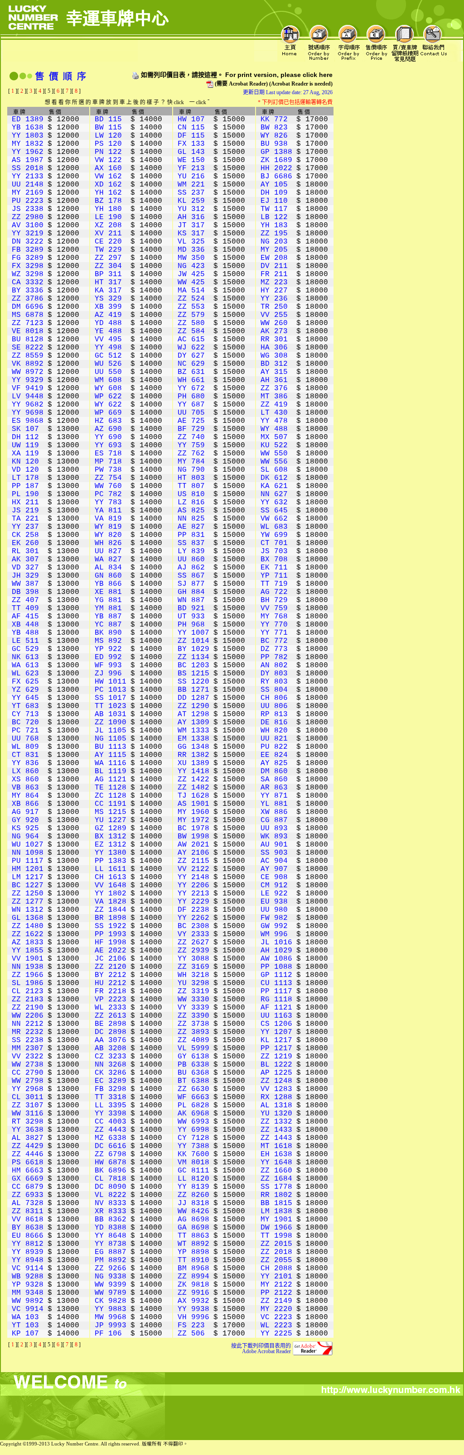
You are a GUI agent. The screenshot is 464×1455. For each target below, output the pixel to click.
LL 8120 (193, 1179)
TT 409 (25, 608)
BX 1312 (110, 837)
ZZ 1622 (28, 934)
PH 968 (191, 625)
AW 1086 (276, 959)
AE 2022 (110, 951)
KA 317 (108, 291)
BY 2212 (110, 975)
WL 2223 (276, 1325)
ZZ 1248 (276, 1081)
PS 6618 (28, 1162)
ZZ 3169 (193, 967)
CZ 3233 (110, 1057)
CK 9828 (110, 1301)
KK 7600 (193, 1154)
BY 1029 (193, 649)
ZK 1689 (276, 160)
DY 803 (274, 674)
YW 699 (274, 535)
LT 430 (274, 413)
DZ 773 (274, 649)
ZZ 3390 (193, 1016)
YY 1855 (28, 951)
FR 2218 (110, 991)
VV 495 (108, 339)
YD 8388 (110, 1228)
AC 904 (274, 861)
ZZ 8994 (193, 1277)
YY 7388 (193, 1146)
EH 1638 (276, 1154)
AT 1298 (193, 714)
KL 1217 (276, 1040)
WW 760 (108, 486)
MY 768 (274, 617)
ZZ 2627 (193, 942)
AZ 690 (108, 429)
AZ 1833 (28, 942)
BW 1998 (193, 837)
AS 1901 (193, 804)
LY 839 (191, 551)
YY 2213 (193, 894)
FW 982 (274, 918)
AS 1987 (28, 160)
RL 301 (25, 551)
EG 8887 (110, 1252)
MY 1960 (193, 812)
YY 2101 (276, 1277)
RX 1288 (276, 1097)
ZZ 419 (274, 405)
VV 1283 (276, 1089)
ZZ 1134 (193, 657)
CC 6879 (28, 1187)
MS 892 (108, 641)
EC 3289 (110, 1081)
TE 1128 (110, 788)
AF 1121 (276, 1008)
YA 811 (108, 511)
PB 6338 (193, 1065)
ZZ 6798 (110, 1154)
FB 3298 (110, 1089)
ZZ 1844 (110, 910)
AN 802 (274, 665)
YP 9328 (28, 1285)
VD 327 (25, 568)
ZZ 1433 (276, 1130)
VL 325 (191, 242)
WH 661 (191, 380)
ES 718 (108, 454)
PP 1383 (110, 861)
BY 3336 (28, 291)
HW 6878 (110, 1162)
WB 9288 (28, 1277)
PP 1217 (276, 1048)
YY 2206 (193, 885)
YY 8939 (28, 1252)
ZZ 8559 (28, 356)
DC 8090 (110, 1187)
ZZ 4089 (193, 1040)
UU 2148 (28, 185)
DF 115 (191, 136)
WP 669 (108, 413)
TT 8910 (193, 1260)
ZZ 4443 (110, 1130)
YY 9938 (193, 1309)
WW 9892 (28, 1301)
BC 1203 (193, 665)
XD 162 (108, 185)
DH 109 (274, 193)
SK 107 (25, 429)
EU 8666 (28, 1236)
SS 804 (274, 690)
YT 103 (25, 1325)
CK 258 (25, 535)
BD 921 (191, 608)
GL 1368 (28, 918)
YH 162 (108, 193)
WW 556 (274, 462)
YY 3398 (110, 1114)
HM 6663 (28, 1171)
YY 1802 (110, 894)
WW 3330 (193, 1000)
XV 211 (108, 234)
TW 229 (108, 250)
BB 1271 (193, 690)
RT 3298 (28, 1122)
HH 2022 (276, 168)
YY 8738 (110, 1244)
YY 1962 (28, 152)
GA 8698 (193, 1228)
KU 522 (274, 445)
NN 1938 (28, 967)
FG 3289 (28, 258)
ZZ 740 (191, 437)
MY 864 (25, 796)
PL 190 (25, 494)
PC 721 (25, 731)
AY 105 (274, 185)
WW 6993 (193, 1122)
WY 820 (108, 535)
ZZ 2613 (110, 1016)
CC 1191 (110, 804)
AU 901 (274, 845)
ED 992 (108, 657)
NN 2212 (28, 1024)
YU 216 (191, 176)
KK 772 (274, 119)
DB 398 (25, 592)
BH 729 (274, 600)
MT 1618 (276, 1146)
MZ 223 (274, 282)
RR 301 (274, 339)
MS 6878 (28, 315)
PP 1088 (276, 967)
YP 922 (108, 649)
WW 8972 (28, 372)
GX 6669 (28, 1179)
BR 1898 (110, 918)
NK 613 (25, 657)
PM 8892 (110, 1260)
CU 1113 (276, 983)
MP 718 (108, 462)
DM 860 (274, 771)
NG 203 (274, 242)
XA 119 (25, 454)
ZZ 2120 (110, 967)
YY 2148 (193, 877)
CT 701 (274, 543)
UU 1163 (276, 1016)
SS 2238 (28, 1040)
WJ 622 (191, 348)
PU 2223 (28, 201)
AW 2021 (193, 845)
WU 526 (108, 364)
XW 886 (274, 812)
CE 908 (274, 877)
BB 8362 (110, 1220)
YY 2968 (28, 1089)
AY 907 (274, 869)
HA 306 (274, 348)
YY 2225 (276, 1334)
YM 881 (108, 608)
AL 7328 (28, 1203)
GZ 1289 (110, 828)
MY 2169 (28, 193)
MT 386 (274, 396)
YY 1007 (193, 633)
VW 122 (108, 160)
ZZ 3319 (193, 991)
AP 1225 (276, 1073)
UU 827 (108, 551)
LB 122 (274, 217)
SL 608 (274, 470)
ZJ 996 (108, 674)
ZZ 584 (191, 331)
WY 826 (274, 136)
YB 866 (108, 584)
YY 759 (191, 445)
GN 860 (108, 576)
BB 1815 (276, 1203)
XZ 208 (108, 225)
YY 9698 (28, 413)
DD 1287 (193, 698)
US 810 (191, 494)
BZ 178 (108, 201)
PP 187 (25, 486)
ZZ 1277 (28, 902)
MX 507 (274, 437)
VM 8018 (193, 1162)
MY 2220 (276, 1309)
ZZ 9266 (110, 1268)
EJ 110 (274, 201)
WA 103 (25, 1317)
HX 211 (25, 502)
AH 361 (274, 380)
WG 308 (274, 356)
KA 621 (274, 486)
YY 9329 (28, 380)
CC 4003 (110, 1122)
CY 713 (25, 714)
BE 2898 (110, 1024)
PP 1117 (276, 991)
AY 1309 (193, 722)
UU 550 (108, 372)
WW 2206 (28, 1016)
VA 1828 (110, 902)
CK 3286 (110, 1073)
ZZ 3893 (193, 1032)
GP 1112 (276, 975)
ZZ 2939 (193, 951)
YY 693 (108, 445)
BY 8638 (28, 1228)
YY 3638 (28, 1130)
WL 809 (25, 747)
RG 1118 (276, 1000)
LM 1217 (28, 877)
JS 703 (274, 551)
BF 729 (191, 429)
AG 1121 (110, 779)
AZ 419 (108, 315)
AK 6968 (193, 1114)
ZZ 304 (108, 266)
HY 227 (274, 291)
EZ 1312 (110, 845)
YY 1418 (193, 771)
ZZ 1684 (276, 1179)
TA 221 (25, 519)
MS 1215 (110, 812)
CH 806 (274, 698)
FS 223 (191, 1325)
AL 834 (108, 568)
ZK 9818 (193, 1285)
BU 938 (274, 144)
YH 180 (108, 209)
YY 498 (108, 348)
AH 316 (191, 217)
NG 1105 (110, 739)
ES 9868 (28, 421)
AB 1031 (110, 714)
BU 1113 (110, 747)
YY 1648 (276, 1162)
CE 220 (108, 242)
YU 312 (191, 209)
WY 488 (274, 429)
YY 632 (274, 502)
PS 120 (108, 144)
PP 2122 (276, 1293)
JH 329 (25, 576)
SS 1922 (110, 926)
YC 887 (108, 625)
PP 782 (274, 657)
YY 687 (191, 405)
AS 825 (191, 511)
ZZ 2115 (193, 861)
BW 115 (108, 128)
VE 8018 (28, 331)
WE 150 (191, 160)
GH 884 (191, 592)
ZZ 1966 (28, 975)
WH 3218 (193, 975)
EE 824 (274, 755)
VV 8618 (28, 1220)
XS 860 (25, 779)
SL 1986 (28, 983)
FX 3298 (28, 266)
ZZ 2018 (276, 1252)
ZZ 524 (191, 299)
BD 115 (108, 119)
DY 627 (191, 356)
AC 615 (191, 339)
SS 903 (274, 853)
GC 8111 (193, 1171)
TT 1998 (276, 1236)
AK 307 (25, 559)
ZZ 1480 (28, 926)
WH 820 (274, 731)
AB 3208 (110, 1048)
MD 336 (191, 250)
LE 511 (25, 641)
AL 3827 (28, 1138)
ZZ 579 (191, 315)
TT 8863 (193, 1236)
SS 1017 (110, 698)
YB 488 (25, 633)
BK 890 (108, 633)
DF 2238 (193, 910)
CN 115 (191, 128)
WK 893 (274, 837)
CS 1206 (276, 1024)
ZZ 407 (25, 600)
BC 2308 (193, 926)
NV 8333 (110, 1203)
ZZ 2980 (28, 217)
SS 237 (191, 193)
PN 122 (108, 152)
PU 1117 (28, 861)
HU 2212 (110, 983)
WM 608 (108, 380)
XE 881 (108, 592)
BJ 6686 (276, 176)
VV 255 (274, 315)
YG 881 (108, 600)
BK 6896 (110, 1171)
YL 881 (274, 804)
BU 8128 (28, 339)
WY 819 (108, 527)
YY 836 (25, 763)
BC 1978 (193, 828)
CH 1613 (110, 877)
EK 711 (274, 568)
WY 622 (108, 405)
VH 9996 (193, 1317)
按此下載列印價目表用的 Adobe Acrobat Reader (261, 1348)
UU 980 (274, 910)
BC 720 (25, 722)
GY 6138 (193, 1057)
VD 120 (25, 470)
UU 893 (274, 828)
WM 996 (274, 934)
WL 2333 (110, 1008)
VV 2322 (28, 1057)
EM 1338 (193, 739)
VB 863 (25, 788)
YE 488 (108, 331)
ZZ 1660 (276, 1171)
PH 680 (191, 396)
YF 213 (191, 168)
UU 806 (274, 706)
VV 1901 (28, 959)
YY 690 (108, 437)
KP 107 (25, 1334)
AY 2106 (193, 853)
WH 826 (108, 543)
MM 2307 (28, 1048)
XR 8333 (110, 1211)
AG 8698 (193, 1220)
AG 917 (25, 812)
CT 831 (25, 755)
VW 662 (274, 519)
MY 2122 (276, 1285)
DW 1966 (276, 1228)
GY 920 (25, 820)
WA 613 (25, 665)
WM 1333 (193, 731)
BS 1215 (193, 674)
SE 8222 (28, 348)
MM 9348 (28, 1293)
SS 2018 (28, 168)
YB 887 (108, 617)
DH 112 (25, 437)
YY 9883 (110, 1309)
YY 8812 (28, 1244)
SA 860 (274, 779)
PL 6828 (193, 1105)
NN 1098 (28, 853)
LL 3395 (110, 1105)
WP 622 (108, 396)
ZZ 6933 (28, 1195)
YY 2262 (193, 918)
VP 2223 (110, 1000)
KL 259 (191, 201)
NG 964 (25, 837)
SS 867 (191, 576)
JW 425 (191, 274)
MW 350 (191, 258)
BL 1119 (110, 771)
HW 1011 (110, 682)
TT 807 (191, 486)
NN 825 (191, 519)
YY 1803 (28, 136)
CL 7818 (110, 1179)
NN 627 (274, 494)
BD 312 (274, 364)
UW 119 (25, 445)
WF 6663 (193, 1097)
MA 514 (191, 291)
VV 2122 (193, 869)
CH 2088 (276, 1268)
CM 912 (274, 885)
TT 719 (274, 584)
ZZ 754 (108, 478)
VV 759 (274, 608)
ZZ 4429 (28, 1146)
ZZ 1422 (193, 779)
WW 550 (274, 454)
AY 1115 (110, 755)
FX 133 (191, 144)
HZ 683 (108, 421)
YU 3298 (193, 983)
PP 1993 (110, 934)
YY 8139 (193, 1187)
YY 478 (274, 421)
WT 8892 (193, 1244)
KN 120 (25, 462)
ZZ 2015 (276, 1244)
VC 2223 (276, 1317)
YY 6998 (193, 1130)
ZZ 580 (191, 323)
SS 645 (274, 511)
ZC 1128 (110, 796)
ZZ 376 (274, 388)
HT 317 (108, 282)
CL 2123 (28, 991)
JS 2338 (28, 209)
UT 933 (191, 617)
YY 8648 (110, 1236)
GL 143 (191, 152)
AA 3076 (110, 1040)
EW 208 (274, 258)
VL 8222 (110, 1195)
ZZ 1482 (193, 788)
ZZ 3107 (28, 1105)
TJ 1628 (193, 796)
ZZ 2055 (276, 1260)
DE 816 (274, 722)
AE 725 (191, 421)
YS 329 (108, 299)
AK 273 (274, 331)
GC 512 (108, 356)
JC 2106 (110, 959)
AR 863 (274, 788)
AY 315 (274, 372)
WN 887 (191, 600)
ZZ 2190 (28, 1008)
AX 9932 (193, 1301)
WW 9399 (110, 1285)
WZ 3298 (28, 274)
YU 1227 (110, 820)
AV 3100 (28, 225)
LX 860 (25, 771)
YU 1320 (276, 1114)
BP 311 (108, 274)
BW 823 (274, 128)
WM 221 (191, 185)
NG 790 (191, 470)
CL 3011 (28, 1097)
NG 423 (191, 266)
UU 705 (191, 413)
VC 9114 (28, 1268)
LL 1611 (110, 869)
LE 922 (274, 894)
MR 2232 (28, 1032)
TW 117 (274, 209)
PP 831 (191, 535)
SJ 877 (191, 584)
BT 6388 (193, 1081)
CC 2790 (28, 1073)
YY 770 (274, 625)
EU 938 (274, 902)
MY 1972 (193, 820)
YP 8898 (193, 1252)
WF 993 (108, 665)
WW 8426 (193, 1211)
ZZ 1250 (28, 894)
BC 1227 (28, 885)
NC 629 (191, 364)
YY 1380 (110, 853)
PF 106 (108, 1334)
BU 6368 (193, 1073)
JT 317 (191, 225)
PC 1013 (110, 690)
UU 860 (191, 559)
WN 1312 (28, 910)
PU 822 (274, 747)
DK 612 (274, 478)
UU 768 (25, 739)
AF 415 (25, 617)
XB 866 (25, 804)
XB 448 (25, 625)
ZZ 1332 (276, 1122)
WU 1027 (28, 845)
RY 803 (274, 682)
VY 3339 (193, 1008)
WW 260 (274, 323)
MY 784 (191, 462)
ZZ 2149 (276, 1301)
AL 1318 (276, 1105)
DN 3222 (28, 242)
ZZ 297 (108, 258)
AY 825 (274, 763)
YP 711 (274, 576)
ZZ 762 (191, 454)
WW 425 (191, 282)
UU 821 (274, 739)
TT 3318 (110, 1097)
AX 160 (108, 168)
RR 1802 (276, 1195)
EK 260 (25, 543)
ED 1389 (28, 119)
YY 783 (108, 502)
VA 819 (108, 519)
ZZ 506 (191, 1334)
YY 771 (274, 633)
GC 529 (25, 649)
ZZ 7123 (28, 323)
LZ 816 (191, 502)
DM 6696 (28, 307)
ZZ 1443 (276, 1138)
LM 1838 (276, 1211)
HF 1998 (110, 942)
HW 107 (191, 119)
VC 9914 (28, 1309)
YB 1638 (28, 128)
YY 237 (25, 527)
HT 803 (191, 478)
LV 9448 (28, 396)
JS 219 (25, 511)
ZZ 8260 (193, 1195)
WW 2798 (28, 1081)
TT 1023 (110, 706)
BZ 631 (191, 372)
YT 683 (25, 706)
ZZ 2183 (28, 1000)
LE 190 (108, 217)
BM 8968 (193, 1268)
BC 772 (274, 641)
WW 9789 (110, 1293)
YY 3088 (193, 959)
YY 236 (274, 299)
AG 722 (274, 592)
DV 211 (274, 266)
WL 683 (274, 527)
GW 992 (274, 926)
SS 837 (191, 543)
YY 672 (191, 388)
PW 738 (108, 470)
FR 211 (274, 274)
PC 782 (108, 494)
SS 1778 (276, 1187)
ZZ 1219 (276, 1057)
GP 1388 (276, 152)
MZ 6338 (110, 1138)
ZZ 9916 (193, 1293)
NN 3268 (110, 1065)
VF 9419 (28, 388)
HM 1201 (28, 869)
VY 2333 (193, 934)
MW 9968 (110, 1317)
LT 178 (25, 478)
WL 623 (25, 674)
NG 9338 (110, 1277)
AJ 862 (191, 568)
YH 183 (274, 225)
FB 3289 (28, 250)
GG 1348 (193, 747)
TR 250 (274, 307)
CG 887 (274, 820)
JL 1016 (276, 942)
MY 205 (274, 250)
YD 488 (108, 323)
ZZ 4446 (28, 1154)
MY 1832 (28, 144)
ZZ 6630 (193, 1089)
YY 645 (25, 698)
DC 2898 (110, 1032)
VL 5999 (193, 1048)
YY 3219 (28, 234)
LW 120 (108, 136)
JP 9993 (110, 1325)
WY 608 (108, 388)
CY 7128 (193, 1138)
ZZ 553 (191, 307)
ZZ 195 (274, 234)
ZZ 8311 (28, 1211)
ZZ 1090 (110, 722)
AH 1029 (276, 951)
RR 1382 (193, 755)
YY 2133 (28, 176)
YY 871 (274, 796)
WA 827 (108, 559)
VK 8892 (28, 364)
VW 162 (108, 176)
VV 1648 (110, 885)
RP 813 (274, 714)
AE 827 (191, 527)
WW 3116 (28, 1114)
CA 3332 (28, 282)
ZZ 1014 (193, 641)
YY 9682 (28, 405)
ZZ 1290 (193, 706)
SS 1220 (193, 682)
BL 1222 (276, 1065)
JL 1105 (110, 731)
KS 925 (25, 828)
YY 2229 (193, 902)
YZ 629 (25, 690)
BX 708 (274, 559)
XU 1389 (193, 763)
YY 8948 (28, 1260)
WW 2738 (28, 1065)
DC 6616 (110, 1146)
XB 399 (108, 307)
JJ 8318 (193, 1203)
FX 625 (25, 682)
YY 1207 (276, 1032)
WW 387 (25, 584)
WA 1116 (110, 763)
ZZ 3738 (193, 1024)
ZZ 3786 (28, 299)
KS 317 (191, 234)
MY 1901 (276, 1220)
